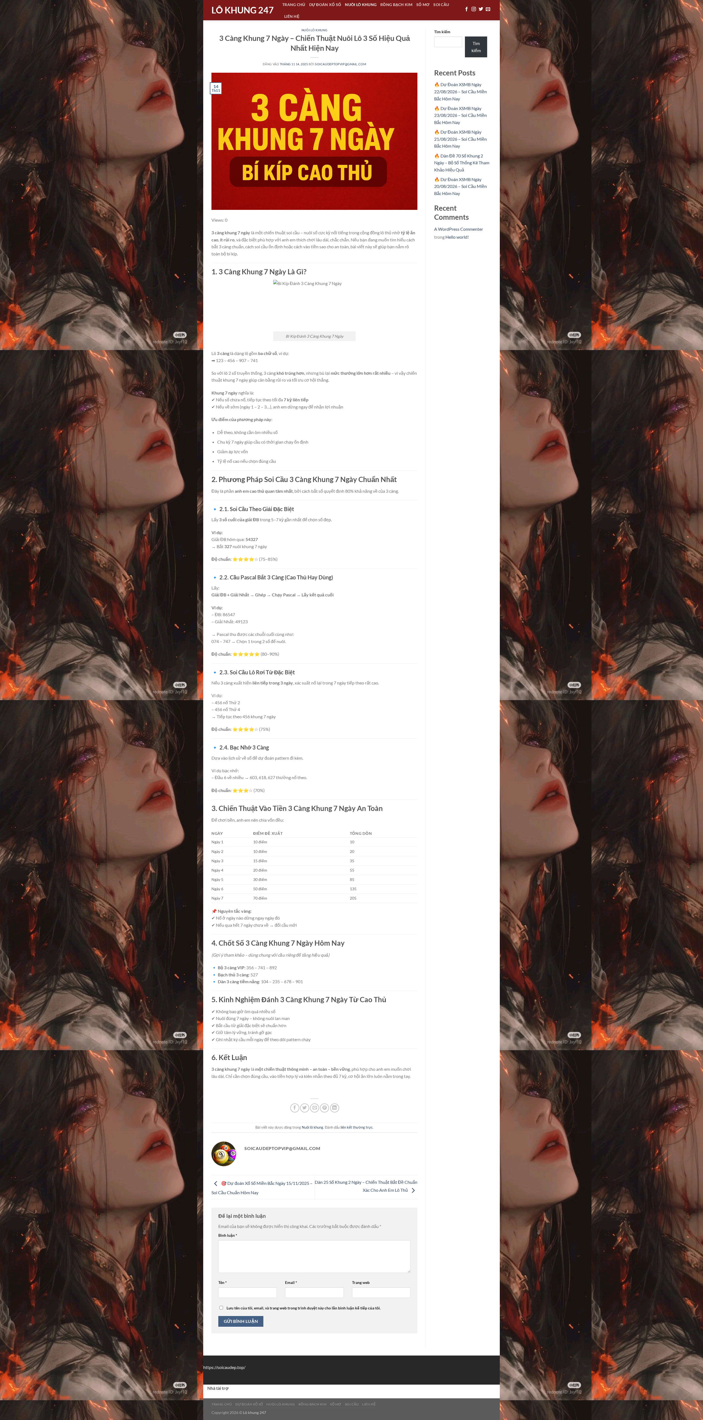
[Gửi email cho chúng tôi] (488, 9)
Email (291, 1282)
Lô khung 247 (242, 10)
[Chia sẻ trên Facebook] (294, 1107)
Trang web (361, 1282)
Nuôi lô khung (314, 30)
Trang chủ (221, 1404)
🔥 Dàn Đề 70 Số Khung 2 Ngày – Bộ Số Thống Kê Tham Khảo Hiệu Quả (461, 162)
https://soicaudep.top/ (224, 1367)
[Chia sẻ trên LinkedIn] (334, 1107)
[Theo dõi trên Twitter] (481, 9)
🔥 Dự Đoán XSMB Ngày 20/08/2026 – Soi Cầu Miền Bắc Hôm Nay (460, 186)
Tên (222, 1282)
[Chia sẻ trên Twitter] (304, 1107)
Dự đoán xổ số (249, 1404)
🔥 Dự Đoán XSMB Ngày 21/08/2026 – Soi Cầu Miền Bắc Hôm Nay (460, 138)
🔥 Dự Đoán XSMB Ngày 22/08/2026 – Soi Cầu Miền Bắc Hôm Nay (460, 91)
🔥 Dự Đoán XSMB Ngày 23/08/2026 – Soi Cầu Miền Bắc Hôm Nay (460, 115)
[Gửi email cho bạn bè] (314, 1107)
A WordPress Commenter (458, 229)
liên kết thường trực (357, 1127)
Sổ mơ (335, 1404)
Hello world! (457, 237)
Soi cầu (352, 1404)
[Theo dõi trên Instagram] (474, 9)
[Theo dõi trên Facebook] (466, 9)
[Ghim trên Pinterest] (324, 1107)
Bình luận (227, 1235)
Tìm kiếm (442, 31)
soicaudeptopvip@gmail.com (340, 64)
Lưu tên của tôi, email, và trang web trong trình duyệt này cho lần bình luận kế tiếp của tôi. (304, 1308)
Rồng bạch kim (313, 1404)
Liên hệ (291, 16)
